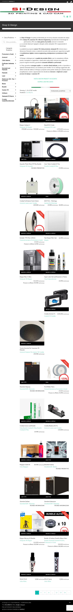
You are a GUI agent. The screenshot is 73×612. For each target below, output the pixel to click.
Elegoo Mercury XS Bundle (27, 538)
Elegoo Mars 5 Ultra (25, 277)
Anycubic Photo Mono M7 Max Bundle (30, 164)
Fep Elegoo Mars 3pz (50, 238)
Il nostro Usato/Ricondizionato (8, 100)
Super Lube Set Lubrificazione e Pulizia (55, 277)
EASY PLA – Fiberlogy (50, 201)
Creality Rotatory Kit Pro (51, 426)
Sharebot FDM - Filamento (27, 389)
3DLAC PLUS (23, 579)
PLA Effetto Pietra (49, 387)
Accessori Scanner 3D (26, 352)
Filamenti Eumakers (25, 240)
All (32, 92)
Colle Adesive (6, 60)
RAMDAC (22, 609)
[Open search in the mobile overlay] (13, 42)
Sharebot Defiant (24, 501)
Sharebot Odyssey (25, 387)
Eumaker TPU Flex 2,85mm (27, 238)
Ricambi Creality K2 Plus (51, 166)
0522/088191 (8, 605)
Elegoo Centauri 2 (25, 125)
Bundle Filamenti (49, 540)
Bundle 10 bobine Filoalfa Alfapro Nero (55, 538)
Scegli (22, 120)
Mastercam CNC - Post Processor (8, 79)
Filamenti (4, 73)
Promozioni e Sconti (37, 240)
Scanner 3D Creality (50, 316)
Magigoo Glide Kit (25, 464)
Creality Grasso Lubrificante (27, 426)
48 (29, 92)
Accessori (4, 57)
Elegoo (46, 240)
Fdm (45, 279)
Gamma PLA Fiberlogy (50, 203)
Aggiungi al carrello (50, 120)
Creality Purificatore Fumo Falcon (29, 201)
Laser (3, 76)
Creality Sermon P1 (49, 314)
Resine (4, 84)
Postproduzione (51, 279)
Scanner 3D (5, 90)
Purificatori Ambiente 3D (8, 64)
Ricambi (4, 87)
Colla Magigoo (24, 467)
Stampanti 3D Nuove (8, 96)
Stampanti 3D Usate (50, 127)
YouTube (71, 1)
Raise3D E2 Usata (49, 125)
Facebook (68, 1)
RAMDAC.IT (12, 1)
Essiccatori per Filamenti (6, 68)
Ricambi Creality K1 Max (29, 428)
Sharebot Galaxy (49, 464)
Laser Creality (33, 203)
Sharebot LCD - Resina (50, 467)
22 (56, 592)
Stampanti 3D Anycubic (26, 166)
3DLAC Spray (48, 579)
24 (27, 92)
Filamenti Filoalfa (59, 540)
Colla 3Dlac (23, 581)
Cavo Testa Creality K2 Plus (52, 164)
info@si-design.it (20, 605)
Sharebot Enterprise (50, 501)
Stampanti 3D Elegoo (26, 127)
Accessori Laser (24, 203)
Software (4, 93)
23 (60, 592)
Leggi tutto (23, 159)
